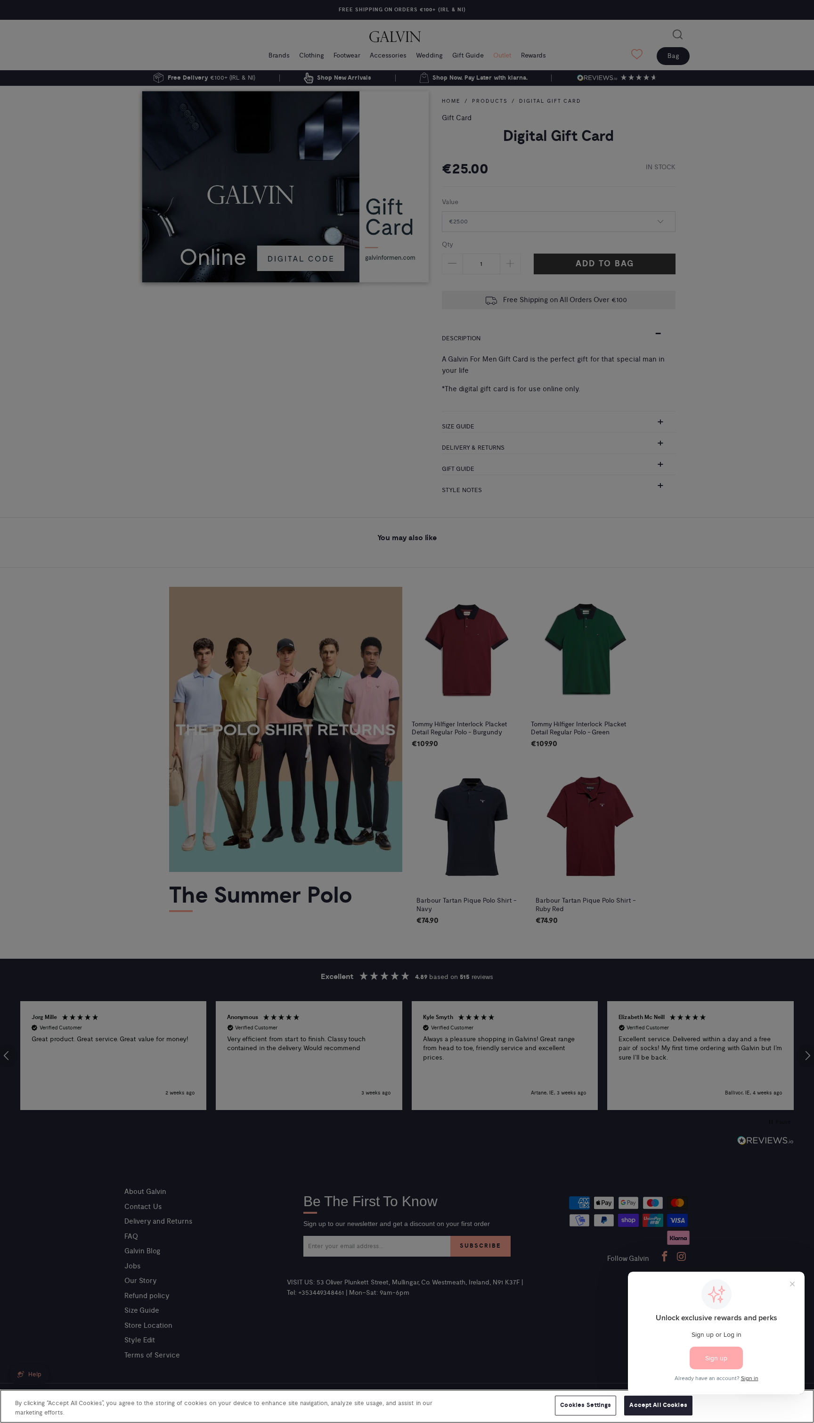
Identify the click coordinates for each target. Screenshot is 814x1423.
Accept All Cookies (658, 1405)
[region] (407, 1406)
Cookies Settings (585, 1405)
